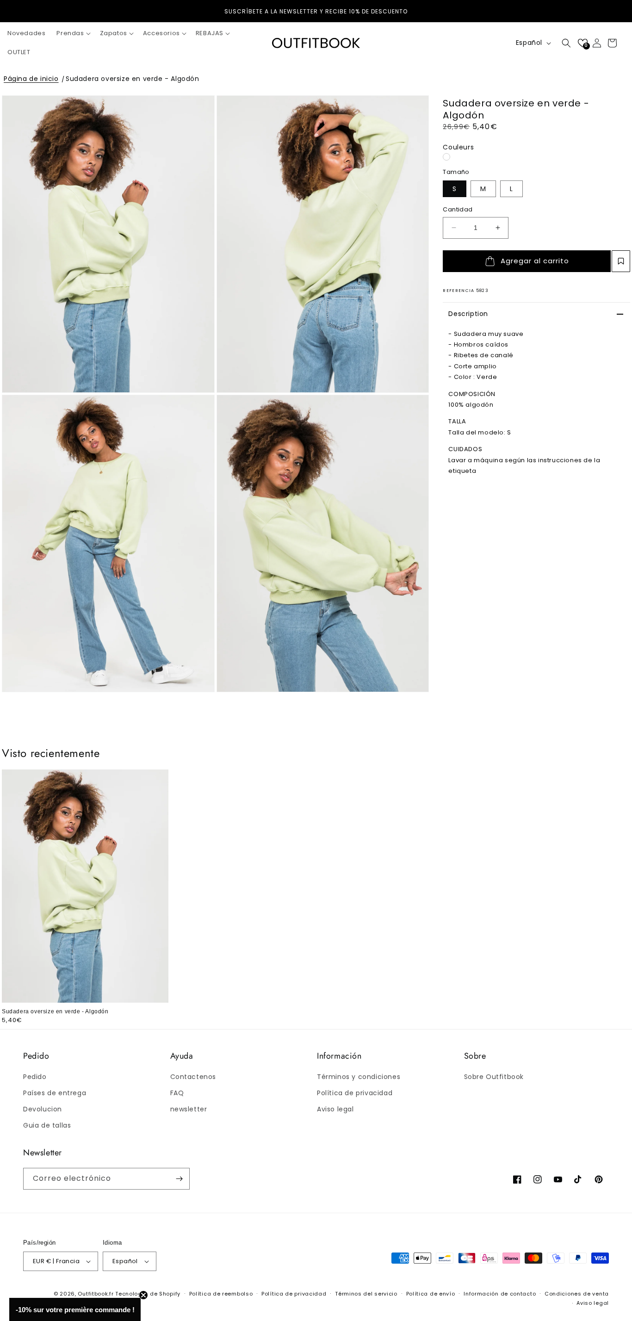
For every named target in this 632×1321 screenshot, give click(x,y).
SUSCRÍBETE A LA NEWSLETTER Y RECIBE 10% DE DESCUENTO (316, 11)
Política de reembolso (221, 1293)
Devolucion (42, 1109)
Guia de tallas (47, 1125)
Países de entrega (54, 1093)
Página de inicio (31, 78)
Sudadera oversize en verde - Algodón (132, 78)
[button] (72, 33)
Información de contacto (500, 1293)
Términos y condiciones (358, 1076)
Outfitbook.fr (95, 1293)
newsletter (188, 1109)
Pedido (35, 1076)
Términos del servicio (366, 1293)
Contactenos (193, 1076)
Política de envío (430, 1293)
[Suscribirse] (179, 1179)
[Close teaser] (143, 1295)
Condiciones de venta (577, 1293)
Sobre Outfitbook (494, 1076)
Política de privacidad (354, 1093)
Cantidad (457, 209)
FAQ (177, 1093)
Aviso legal (335, 1109)
